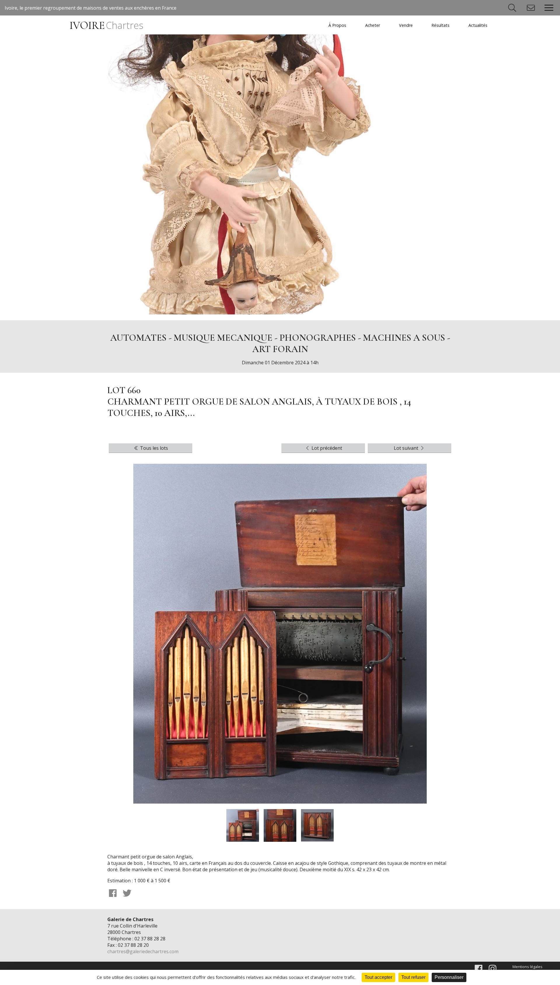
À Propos (337, 25)
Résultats (440, 25)
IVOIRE (106, 25)
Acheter (372, 25)
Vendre (406, 25)
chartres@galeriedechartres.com (142, 951)
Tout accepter (378, 977)
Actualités (477, 25)
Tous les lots (153, 448)
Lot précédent (326, 448)
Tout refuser (413, 977)
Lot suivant (406, 448)
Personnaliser (449, 977)
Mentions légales (527, 966)
